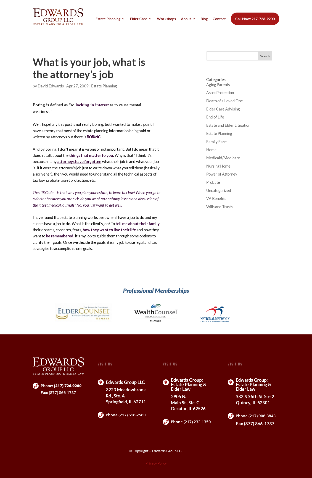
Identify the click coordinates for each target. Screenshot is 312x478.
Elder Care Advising (223, 109)
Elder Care (138, 19)
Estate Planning (107, 19)
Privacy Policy (156, 463)
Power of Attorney (221, 174)
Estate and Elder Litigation (228, 125)
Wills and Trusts (219, 206)
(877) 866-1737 (62, 392)
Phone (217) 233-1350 (191, 421)
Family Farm (216, 141)
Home (211, 149)
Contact (219, 19)
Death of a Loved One (224, 100)
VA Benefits (216, 198)
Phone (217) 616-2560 (126, 415)
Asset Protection (220, 92)
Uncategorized (218, 190)
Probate (213, 182)
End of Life (215, 117)
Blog (204, 19)
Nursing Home (218, 166)
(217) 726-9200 (68, 385)
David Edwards (51, 86)
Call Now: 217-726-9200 (255, 18)
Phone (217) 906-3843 (256, 415)
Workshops (166, 19)
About (186, 19)
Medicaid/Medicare (223, 157)
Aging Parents (218, 84)
